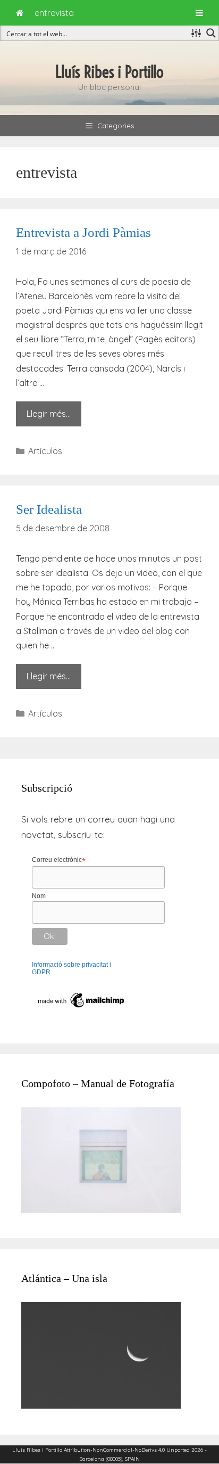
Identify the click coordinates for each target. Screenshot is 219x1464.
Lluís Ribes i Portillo (109, 72)
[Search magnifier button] (211, 33)
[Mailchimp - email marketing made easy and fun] (81, 1007)
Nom (39, 896)
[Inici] (20, 13)
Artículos (45, 451)
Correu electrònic (59, 860)
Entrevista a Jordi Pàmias (83, 232)
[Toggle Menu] (199, 13)
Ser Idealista (49, 509)
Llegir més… (49, 413)
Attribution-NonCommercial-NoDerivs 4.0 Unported (127, 1449)
